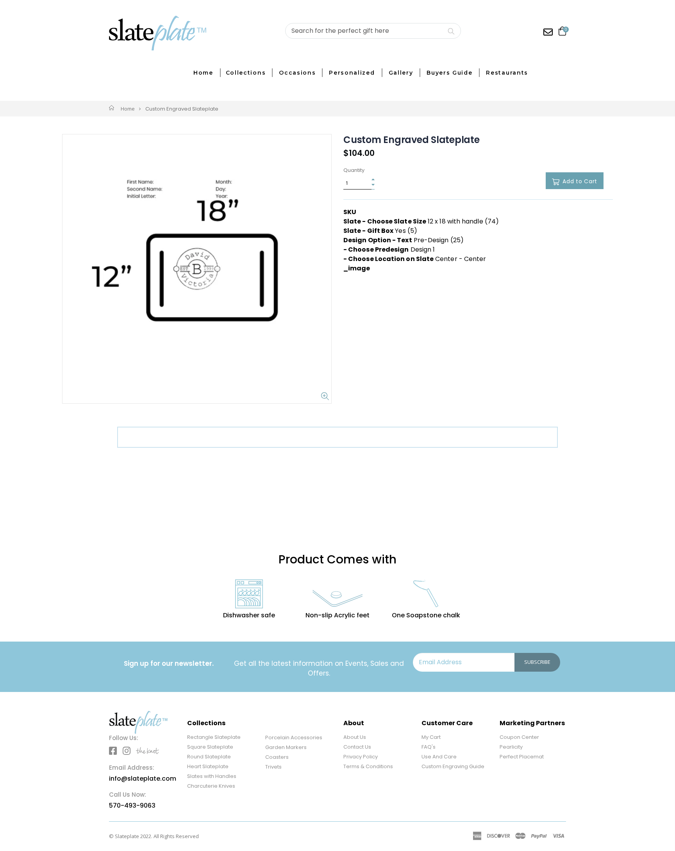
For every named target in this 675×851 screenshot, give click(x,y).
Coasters (277, 757)
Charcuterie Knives (211, 786)
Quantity (353, 170)
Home (128, 108)
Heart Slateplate (208, 766)
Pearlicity (511, 747)
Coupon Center (519, 737)
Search (451, 30)
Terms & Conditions (368, 766)
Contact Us (357, 747)
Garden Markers (286, 747)
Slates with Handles (211, 776)
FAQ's (428, 747)
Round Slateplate (209, 756)
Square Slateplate (210, 747)
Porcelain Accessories (293, 737)
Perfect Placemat (522, 756)
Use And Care (439, 756)
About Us (354, 737)
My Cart (431, 737)
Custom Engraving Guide (452, 766)
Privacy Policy (360, 756)
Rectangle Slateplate (214, 737)
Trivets (273, 767)
